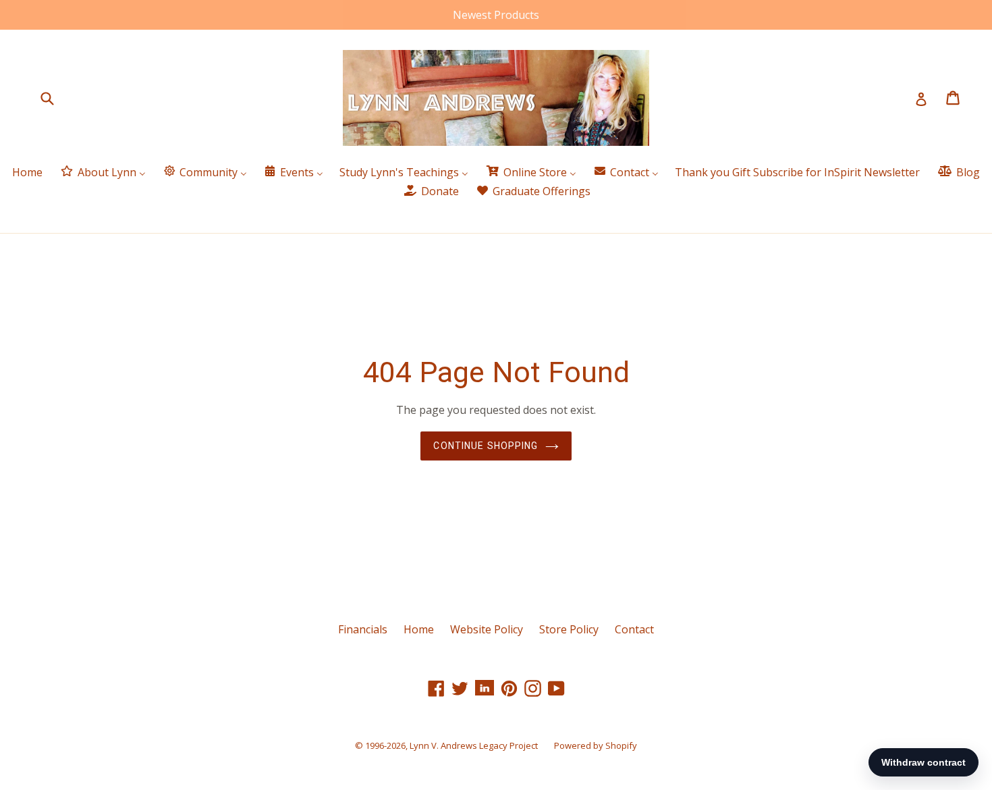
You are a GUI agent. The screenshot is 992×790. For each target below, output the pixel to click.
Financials (362, 629)
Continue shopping (485, 445)
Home (419, 629)
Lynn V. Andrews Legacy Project (474, 745)
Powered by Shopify (595, 745)
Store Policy (569, 629)
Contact (634, 629)
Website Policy (486, 629)
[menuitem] (27, 172)
